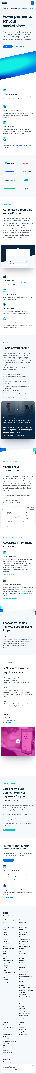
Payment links (7, 963)
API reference (23, 1006)
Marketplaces (15, 9)
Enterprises (22, 922)
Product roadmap (24, 1025)
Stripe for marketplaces (10, 880)
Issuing (5, 956)
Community (6, 1032)
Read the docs (8, 830)
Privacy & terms (7, 1039)
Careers (21, 1027)
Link (4, 958)
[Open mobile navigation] (32, 3)
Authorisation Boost (8, 927)
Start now (7, 46)
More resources (7, 1052)
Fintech (21, 958)
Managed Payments (8, 960)
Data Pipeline (6, 944)
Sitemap (5, 1048)
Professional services (25, 976)
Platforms (24, 9)
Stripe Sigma (6, 975)
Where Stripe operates (10, 598)
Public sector (23, 979)
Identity (5, 951)
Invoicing (5, 953)
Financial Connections (9, 948)
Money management (25, 946)
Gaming (21, 960)
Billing (4, 929)
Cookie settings (7, 1050)
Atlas (4, 925)
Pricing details (7, 897)
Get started (7, 860)
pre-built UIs (22, 283)
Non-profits (22, 974)
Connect (5, 9)
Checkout (5, 934)
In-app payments (24, 941)
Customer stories (8, 1027)
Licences (5, 1045)
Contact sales (18, 46)
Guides (5, 1025)
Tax (4, 977)
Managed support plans (9, 1062)
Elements (5, 946)
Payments (8, 722)
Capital (5, 932)
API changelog (23, 1011)
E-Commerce (23, 932)
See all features (8, 574)
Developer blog (23, 1018)
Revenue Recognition (9, 972)
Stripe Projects (23, 1015)
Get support (6, 1059)
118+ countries (20, 146)
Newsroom (22, 1029)
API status (22, 1008)
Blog (4, 1029)
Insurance (22, 967)
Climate (5, 937)
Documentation (23, 1004)
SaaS (20, 951)
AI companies (23, 953)
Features (31, 9)
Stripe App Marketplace (26, 990)
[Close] (33, 1066)
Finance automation (25, 937)
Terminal (5, 979)
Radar (4, 970)
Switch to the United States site (12, 1070)
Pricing (5, 922)
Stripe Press (22, 1032)
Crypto (5, 941)
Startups (21, 925)
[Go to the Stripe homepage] (5, 913)
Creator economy (24, 956)
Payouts (5, 968)
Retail (21, 981)
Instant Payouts (10, 720)
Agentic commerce (24, 927)
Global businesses (24, 939)
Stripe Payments (27, 593)
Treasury (5, 982)
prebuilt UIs (17, 99)
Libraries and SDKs (24, 1013)
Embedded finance (24, 934)
